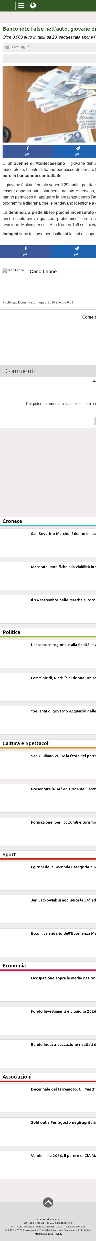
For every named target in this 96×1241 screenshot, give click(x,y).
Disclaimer (70, 1230)
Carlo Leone (43, 271)
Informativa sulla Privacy (48, 1233)
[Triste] (77, 332)
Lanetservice (30, 1230)
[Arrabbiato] (25, 332)
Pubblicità (83, 1230)
